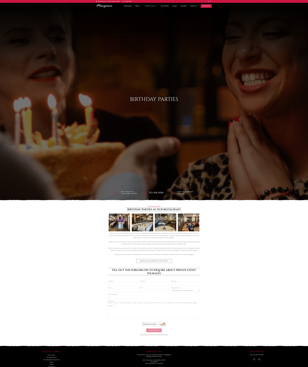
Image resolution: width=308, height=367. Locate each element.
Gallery (174, 6)
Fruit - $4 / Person (114, 302)
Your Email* (142, 281)
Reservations (206, 6)
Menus (137, 6)
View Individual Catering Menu (51, 359)
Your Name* (111, 281)
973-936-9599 (128, 1)
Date (109, 287)
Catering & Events (150, 6)
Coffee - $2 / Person (144, 302)
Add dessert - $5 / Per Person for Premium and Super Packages (182, 302)
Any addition (111, 300)
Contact (51, 362)
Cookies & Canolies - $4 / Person (129, 302)
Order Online (128, 6)
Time (140, 287)
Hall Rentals (165, 6)
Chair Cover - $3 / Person (158, 302)
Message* (110, 305)
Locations (183, 6)
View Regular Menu (51, 357)
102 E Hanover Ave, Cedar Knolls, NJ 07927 (109, 1)
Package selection (175, 287)
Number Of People (112, 294)
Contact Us (193, 6)
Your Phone (174, 281)
